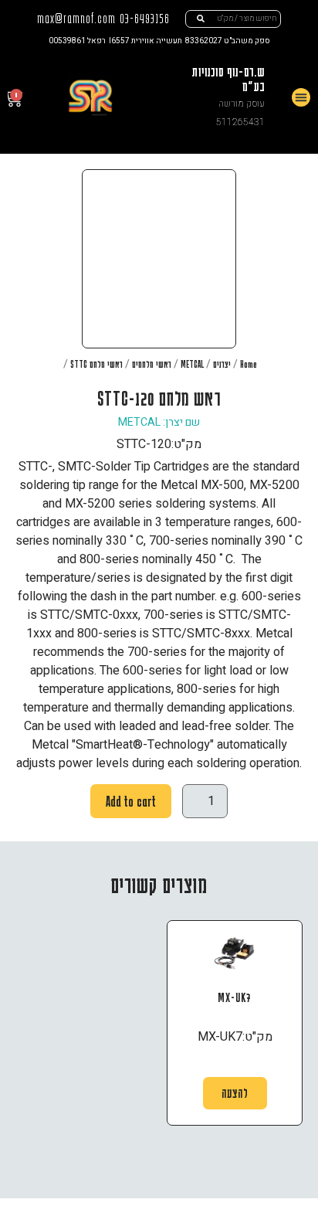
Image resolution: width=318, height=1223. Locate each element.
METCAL (192, 363)
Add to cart (131, 801)
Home (248, 363)
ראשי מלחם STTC (96, 363)
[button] (301, 97)
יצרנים (222, 363)
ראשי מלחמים (151, 363)
